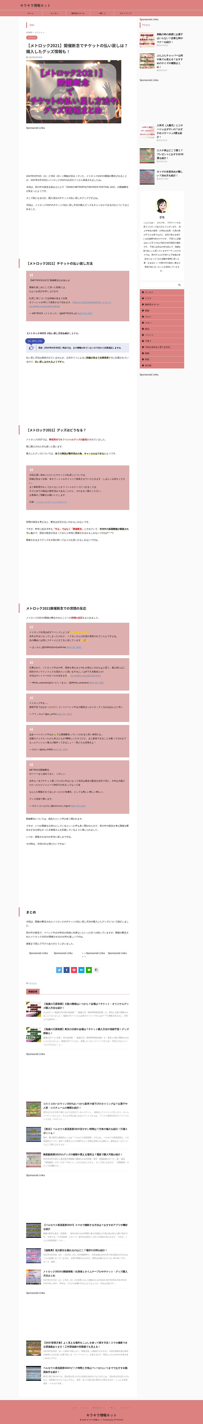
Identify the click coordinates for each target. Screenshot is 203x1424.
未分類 (148, 365)
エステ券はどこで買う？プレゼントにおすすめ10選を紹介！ (170, 154)
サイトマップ (126, 13)
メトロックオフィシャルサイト (51, 502)
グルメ (148, 316)
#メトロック (105, 302)
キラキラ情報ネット (35, 5)
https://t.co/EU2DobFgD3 (86, 302)
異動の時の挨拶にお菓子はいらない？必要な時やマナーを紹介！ (170, 38)
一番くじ (102, 13)
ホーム (30, 13)
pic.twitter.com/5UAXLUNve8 (44, 306)
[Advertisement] (77, 150)
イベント (33, 983)
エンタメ (54, 13)
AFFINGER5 (118, 1420)
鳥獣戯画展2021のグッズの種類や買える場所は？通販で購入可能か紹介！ (83, 1154)
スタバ (148, 322)
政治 (147, 329)
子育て (148, 341)
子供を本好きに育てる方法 (157, 347)
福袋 (147, 310)
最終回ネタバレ (78, 13)
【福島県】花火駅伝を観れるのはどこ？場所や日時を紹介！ (75, 1250)
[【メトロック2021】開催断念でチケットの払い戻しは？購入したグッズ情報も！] (81, 970)
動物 (147, 353)
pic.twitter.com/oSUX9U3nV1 (86, 675)
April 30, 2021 (85, 313)
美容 (147, 359)
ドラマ (148, 298)
